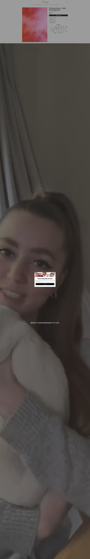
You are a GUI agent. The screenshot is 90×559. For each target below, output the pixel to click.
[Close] (55, 273)
